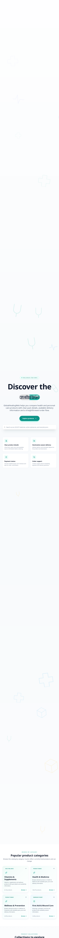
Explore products (28, 418)
